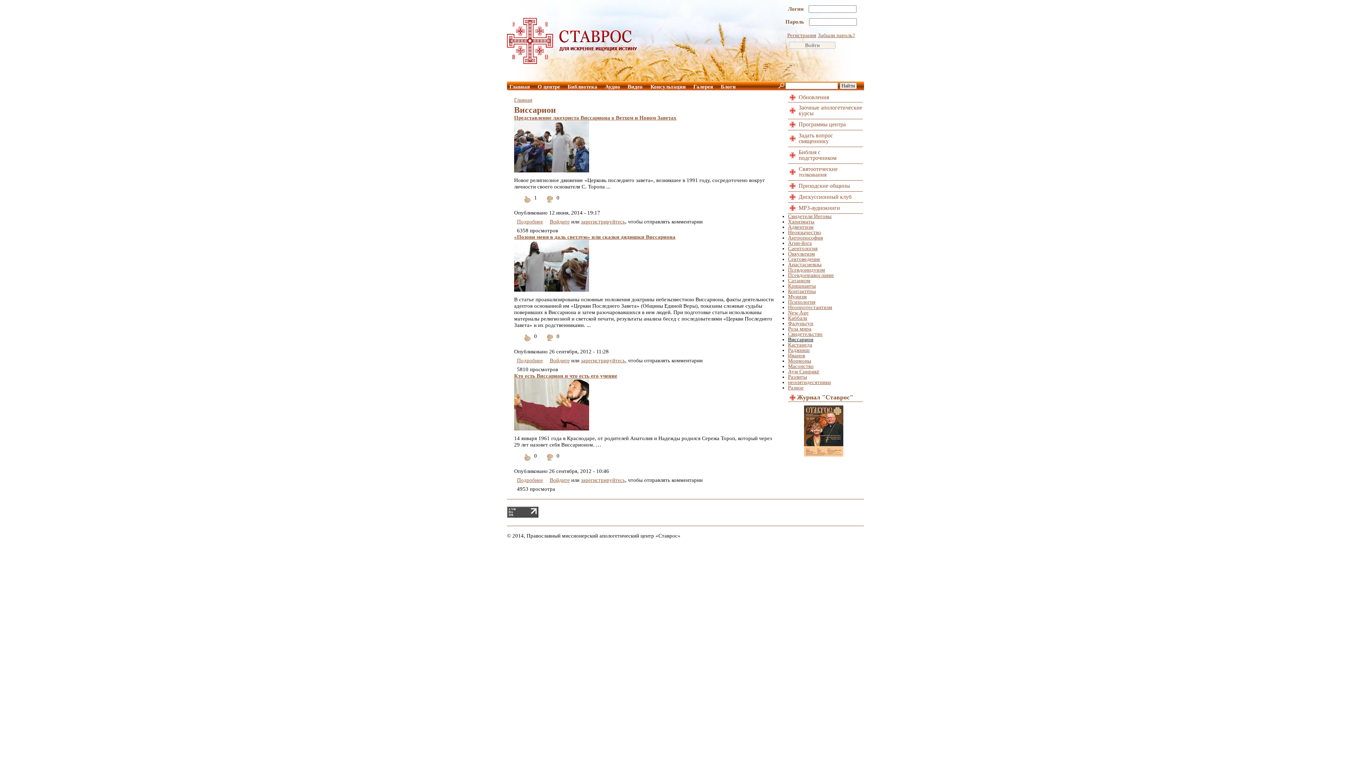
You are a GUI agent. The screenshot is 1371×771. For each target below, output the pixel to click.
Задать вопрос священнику (816, 138)
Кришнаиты (802, 286)
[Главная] (572, 62)
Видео (635, 87)
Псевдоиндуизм (806, 270)
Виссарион (800, 339)
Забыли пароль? (836, 35)
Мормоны (799, 361)
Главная (519, 87)
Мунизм (797, 296)
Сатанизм (799, 280)
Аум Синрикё (803, 371)
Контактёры (802, 291)
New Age (798, 313)
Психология (801, 302)
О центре (549, 87)
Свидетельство (805, 334)
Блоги (728, 87)
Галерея (703, 87)
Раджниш (799, 350)
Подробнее (530, 222)
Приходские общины (824, 186)
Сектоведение (804, 259)
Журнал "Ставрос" (825, 397)
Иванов (796, 355)
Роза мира (800, 329)
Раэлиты (797, 377)
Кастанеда (800, 345)
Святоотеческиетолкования (818, 172)
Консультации (668, 87)
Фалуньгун (800, 323)
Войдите (560, 222)
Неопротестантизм (810, 307)
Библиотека (582, 87)
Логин (796, 9)
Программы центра (822, 124)
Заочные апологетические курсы (830, 110)
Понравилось (527, 203)
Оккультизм (801, 254)
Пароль (795, 22)
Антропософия (805, 238)
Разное (796, 387)
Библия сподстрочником (818, 155)
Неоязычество (804, 232)
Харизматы (801, 222)
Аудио (612, 87)
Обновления (814, 97)
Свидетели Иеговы (810, 216)
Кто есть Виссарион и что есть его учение (565, 376)
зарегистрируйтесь (603, 222)
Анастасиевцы (805, 264)
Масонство (801, 366)
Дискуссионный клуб (825, 197)
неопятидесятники (809, 382)
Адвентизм (801, 227)
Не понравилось (550, 203)
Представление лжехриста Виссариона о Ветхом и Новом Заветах (595, 118)
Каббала (797, 318)
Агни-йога (800, 243)
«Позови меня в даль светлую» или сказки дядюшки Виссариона (595, 237)
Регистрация (801, 35)
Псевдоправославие (811, 275)
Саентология (803, 248)
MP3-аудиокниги (819, 208)
